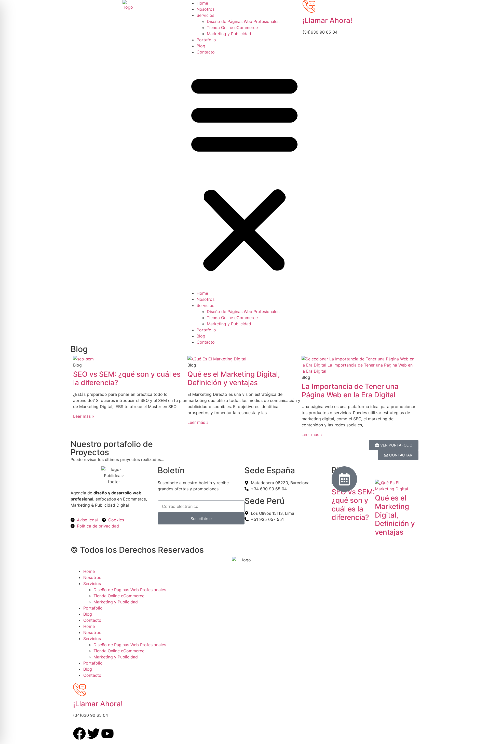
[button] (244, 172)
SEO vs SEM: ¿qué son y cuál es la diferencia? (127, 378)
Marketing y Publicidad (229, 33)
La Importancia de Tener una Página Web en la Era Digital (350, 390)
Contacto (206, 52)
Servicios (205, 15)
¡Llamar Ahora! (327, 20)
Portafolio (206, 39)
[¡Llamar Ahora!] (309, 6)
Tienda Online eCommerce (232, 27)
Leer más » (83, 416)
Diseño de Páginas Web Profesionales (243, 21)
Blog (201, 45)
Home (202, 3)
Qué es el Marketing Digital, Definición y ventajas (233, 378)
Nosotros (205, 9)
